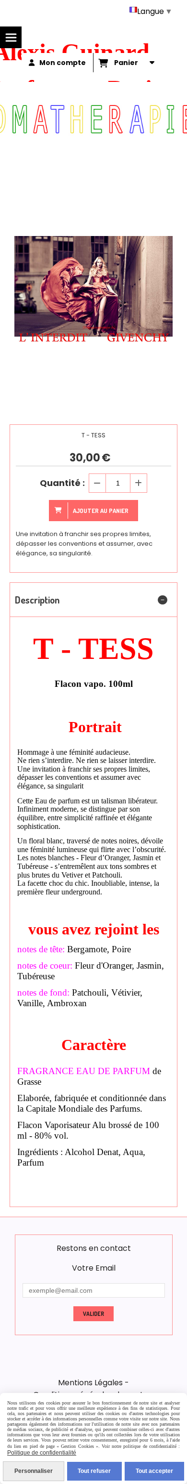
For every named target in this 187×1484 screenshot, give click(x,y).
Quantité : (62, 483)
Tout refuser (94, 1471)
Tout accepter (154, 1471)
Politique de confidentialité (41, 1452)
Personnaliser (33, 1471)
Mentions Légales (90, 1382)
